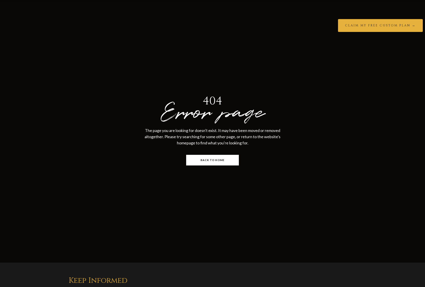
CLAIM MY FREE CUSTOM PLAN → (380, 25)
